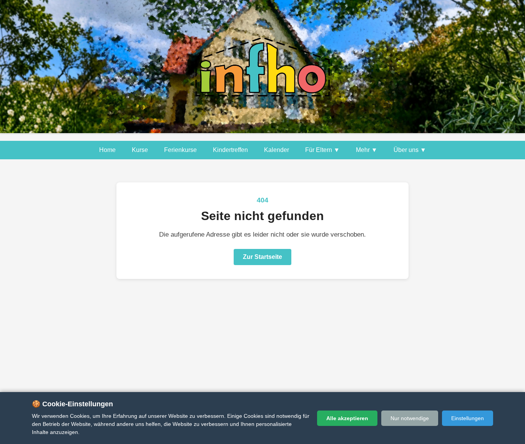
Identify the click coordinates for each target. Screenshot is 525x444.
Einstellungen (467, 418)
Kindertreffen (230, 150)
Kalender (276, 150)
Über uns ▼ (410, 150)
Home (107, 150)
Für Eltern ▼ (322, 150)
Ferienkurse (180, 150)
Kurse (140, 150)
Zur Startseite (262, 257)
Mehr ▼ (366, 150)
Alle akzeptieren (347, 418)
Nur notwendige (409, 418)
